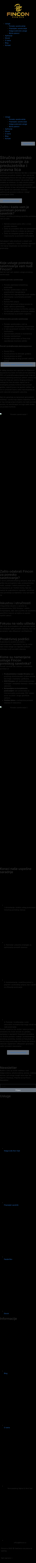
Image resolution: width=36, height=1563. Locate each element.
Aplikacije (8, 36)
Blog (6, 43)
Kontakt (8, 45)
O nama (8, 40)
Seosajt (15, 1558)
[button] (18, 81)
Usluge (7, 24)
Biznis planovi (14, 33)
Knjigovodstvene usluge (18, 31)
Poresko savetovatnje (17, 26)
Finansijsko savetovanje (18, 28)
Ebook (7, 38)
